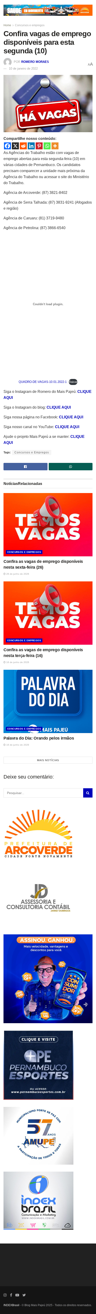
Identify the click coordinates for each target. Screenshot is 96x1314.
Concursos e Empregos (31, 452)
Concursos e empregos (30, 25)
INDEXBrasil (11, 1305)
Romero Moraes (35, 62)
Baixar (73, 382)
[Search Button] (88, 793)
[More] (54, 145)
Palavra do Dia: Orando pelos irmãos (38, 738)
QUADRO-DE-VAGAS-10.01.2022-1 (43, 382)
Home (7, 25)
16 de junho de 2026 (17, 662)
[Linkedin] (31, 145)
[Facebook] (7, 145)
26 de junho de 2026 (17, 574)
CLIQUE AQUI (59, 407)
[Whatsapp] (47, 145)
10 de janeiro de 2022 (23, 68)
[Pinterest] (39, 145)
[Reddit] (23, 145)
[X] (15, 145)
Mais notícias (48, 760)
